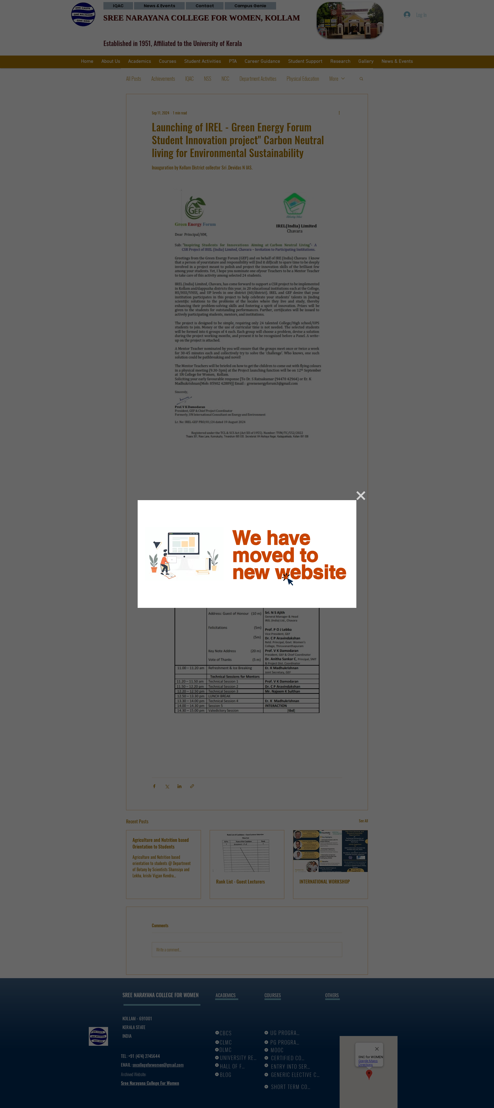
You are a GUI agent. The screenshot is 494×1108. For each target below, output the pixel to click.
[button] (360, 495)
